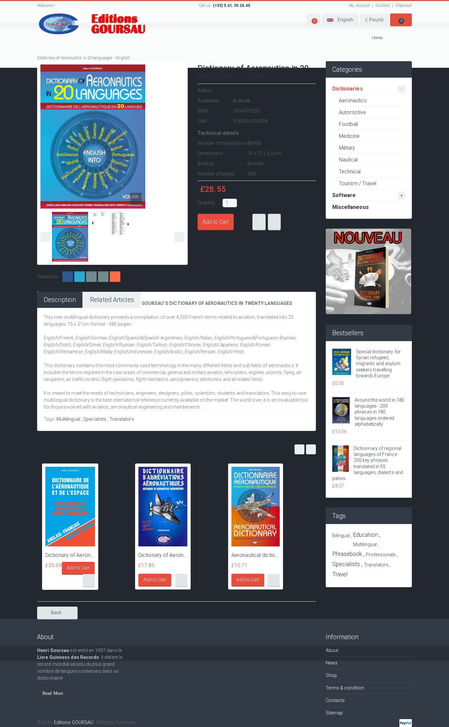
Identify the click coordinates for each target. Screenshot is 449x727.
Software (344, 195)
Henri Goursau (248, 90)
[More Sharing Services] (115, 276)
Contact (180, 44)
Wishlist (382, 5)
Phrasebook (347, 554)
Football (348, 124)
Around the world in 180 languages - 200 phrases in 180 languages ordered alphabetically (379, 412)
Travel (340, 574)
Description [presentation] (60, 300)
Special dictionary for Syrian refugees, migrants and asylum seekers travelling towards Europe (378, 363)
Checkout (403, 5)
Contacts (335, 700)
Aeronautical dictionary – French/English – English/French (255, 555)
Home (57, 44)
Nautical (348, 160)
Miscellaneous (350, 207)
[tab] (60, 300)
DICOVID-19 (291, 44)
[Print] (103, 276)
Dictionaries (347, 89)
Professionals (381, 554)
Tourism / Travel (358, 183)
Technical (350, 171)
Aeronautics (353, 100)
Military (347, 148)
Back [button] (56, 612)
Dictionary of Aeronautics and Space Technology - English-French (70, 555)
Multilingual (68, 419)
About (332, 650)
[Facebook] (68, 276)
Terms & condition (345, 687)
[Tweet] (79, 276)
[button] (313, 19)
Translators (121, 419)
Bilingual (341, 535)
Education (365, 535)
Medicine (349, 136)
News (136, 44)
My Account (359, 5)
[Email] (91, 276)
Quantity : (209, 202)
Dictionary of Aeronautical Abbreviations (162, 555)
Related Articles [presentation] (112, 300)
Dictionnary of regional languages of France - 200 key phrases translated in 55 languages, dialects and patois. (367, 463)
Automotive (352, 112)
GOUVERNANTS (235, 44)
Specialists (94, 419)
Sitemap (334, 712)
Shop (96, 44)
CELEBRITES (345, 44)
